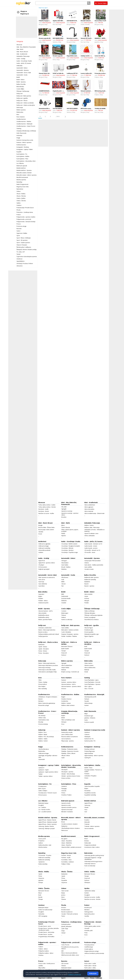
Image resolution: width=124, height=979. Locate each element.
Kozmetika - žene (66, 860)
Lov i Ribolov (20, 163)
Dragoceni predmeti (90, 845)
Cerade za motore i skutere (69, 824)
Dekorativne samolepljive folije (47, 672)
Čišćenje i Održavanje (23, 91)
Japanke (40, 880)
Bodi (85, 646)
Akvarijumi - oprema (67, 772)
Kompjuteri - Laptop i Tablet (25, 149)
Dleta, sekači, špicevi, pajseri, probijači (69, 530)
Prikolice (40, 955)
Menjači (86, 600)
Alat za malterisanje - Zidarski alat (94, 513)
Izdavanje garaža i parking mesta (94, 855)
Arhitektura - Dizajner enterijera (47, 697)
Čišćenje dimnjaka (89, 613)
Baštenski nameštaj (90, 579)
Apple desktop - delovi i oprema (93, 755)
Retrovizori (64, 830)
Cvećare (63, 611)
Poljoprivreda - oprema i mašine (26, 217)
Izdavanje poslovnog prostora (93, 861)
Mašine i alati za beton (68, 705)
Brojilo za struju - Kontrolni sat (70, 672)
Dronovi (63, 688)
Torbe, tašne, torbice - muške (46, 505)
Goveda (86, 928)
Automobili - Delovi (22, 68)
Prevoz (19, 224)
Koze (85, 935)
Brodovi (63, 907)
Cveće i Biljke (20, 89)
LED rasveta (64, 963)
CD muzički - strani (89, 552)
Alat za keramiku (89, 509)
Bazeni (86, 584)
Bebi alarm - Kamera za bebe (69, 630)
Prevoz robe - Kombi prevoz (46, 963)
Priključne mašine (43, 951)
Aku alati (63, 507)
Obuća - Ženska (21, 196)
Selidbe (40, 965)
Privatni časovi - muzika (45, 934)
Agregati (63, 509)
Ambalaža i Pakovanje (23, 56)
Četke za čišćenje (89, 611)
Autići (63, 758)
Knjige (18, 138)
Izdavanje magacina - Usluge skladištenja (92, 858)
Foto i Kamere (21, 117)
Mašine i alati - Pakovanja (91, 527)
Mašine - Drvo (42, 732)
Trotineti (86, 824)
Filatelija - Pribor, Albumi (68, 753)
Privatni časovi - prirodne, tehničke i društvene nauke (48, 929)
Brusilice (63, 517)
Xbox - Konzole (88, 688)
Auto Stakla (64, 565)
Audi (62, 579)
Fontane (86, 774)
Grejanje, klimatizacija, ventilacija (26, 131)
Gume (86, 596)
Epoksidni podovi (89, 914)
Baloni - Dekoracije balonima (46, 630)
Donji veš (64, 653)
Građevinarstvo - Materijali (24, 124)
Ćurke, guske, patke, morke (92, 926)
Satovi (18, 231)
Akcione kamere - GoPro (45, 611)
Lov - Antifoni (42, 807)
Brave (63, 822)
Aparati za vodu (66, 805)
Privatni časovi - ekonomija (46, 932)
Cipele (40, 874)
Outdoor (19, 205)
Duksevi (63, 655)
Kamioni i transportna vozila (25, 140)
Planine (63, 899)
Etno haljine (41, 686)
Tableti (40, 774)
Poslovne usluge (21, 226)
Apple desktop (88, 753)
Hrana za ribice (65, 778)
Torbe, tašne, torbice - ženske (47, 507)
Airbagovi (64, 560)
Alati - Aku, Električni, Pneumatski (26, 47)
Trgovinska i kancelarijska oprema (27, 256)
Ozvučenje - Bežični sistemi (69, 544)
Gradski (63, 603)
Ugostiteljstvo (21, 261)
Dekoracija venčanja (44, 667)
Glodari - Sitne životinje (68, 774)
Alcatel (86, 807)
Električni (64, 600)
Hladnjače (87, 736)
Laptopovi (41, 767)
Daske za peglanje (89, 617)
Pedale (86, 603)
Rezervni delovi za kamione (69, 736)
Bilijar (86, 713)
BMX (62, 594)
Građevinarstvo (21, 119)
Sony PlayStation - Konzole (92, 682)
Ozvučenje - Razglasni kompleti (70, 546)
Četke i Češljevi (42, 790)
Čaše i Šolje (64, 928)
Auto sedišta (88, 567)
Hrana (86, 778)
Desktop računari (89, 749)
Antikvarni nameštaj (44, 548)
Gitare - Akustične (66, 841)
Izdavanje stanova (89, 863)
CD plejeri (41, 565)
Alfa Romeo (64, 577)
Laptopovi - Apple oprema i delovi (48, 772)
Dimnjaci (63, 722)
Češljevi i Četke (65, 864)
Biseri (86, 839)
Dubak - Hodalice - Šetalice (69, 636)
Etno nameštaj (42, 688)
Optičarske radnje (89, 891)
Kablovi (40, 843)
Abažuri (63, 965)
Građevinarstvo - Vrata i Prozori (26, 126)
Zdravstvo (20, 266)
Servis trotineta (88, 828)
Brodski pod (88, 907)
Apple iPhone (88, 803)
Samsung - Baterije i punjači (46, 828)
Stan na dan (65, 891)
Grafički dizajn (88, 947)
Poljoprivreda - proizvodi (24, 219)
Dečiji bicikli (64, 596)
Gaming (19, 128)
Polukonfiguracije (89, 751)
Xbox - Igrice (88, 686)
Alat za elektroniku (89, 667)
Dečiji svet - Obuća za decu (48, 642)
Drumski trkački (65, 598)
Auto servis (41, 579)
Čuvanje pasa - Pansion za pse (47, 793)
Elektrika (63, 569)
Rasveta (19, 228)
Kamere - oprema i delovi (68, 682)
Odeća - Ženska (21, 200)
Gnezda (63, 790)
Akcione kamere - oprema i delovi (71, 686)
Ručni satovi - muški (90, 963)
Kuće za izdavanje (89, 866)
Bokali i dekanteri (66, 926)
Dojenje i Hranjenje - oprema (69, 634)
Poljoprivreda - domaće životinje (26, 221)
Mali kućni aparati (22, 166)
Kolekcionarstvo (21, 145)
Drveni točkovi (42, 684)
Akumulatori (64, 563)
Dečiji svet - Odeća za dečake (25, 103)
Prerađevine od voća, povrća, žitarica (70, 948)
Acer (85, 812)
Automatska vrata (43, 720)
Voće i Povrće (65, 945)
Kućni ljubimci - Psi (22, 154)
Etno (18, 114)
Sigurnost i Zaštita (22, 233)
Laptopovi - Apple (43, 770)
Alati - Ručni (20, 49)
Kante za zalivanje (66, 619)
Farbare (86, 699)
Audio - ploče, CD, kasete (24, 63)
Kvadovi (86, 820)
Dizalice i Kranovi (66, 699)
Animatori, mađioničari (45, 628)
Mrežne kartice (42, 847)
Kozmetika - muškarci (67, 862)
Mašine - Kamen (66, 703)
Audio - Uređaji (21, 58)
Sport (18, 235)
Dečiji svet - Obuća (22, 100)
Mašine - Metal (42, 734)
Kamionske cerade (66, 732)
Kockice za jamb (89, 722)
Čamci (63, 916)
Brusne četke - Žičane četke (46, 527)
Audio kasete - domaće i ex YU (93, 544)
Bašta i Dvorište (21, 84)
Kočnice (86, 598)
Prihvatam (92, 973)
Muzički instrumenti (22, 177)
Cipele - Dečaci (42, 647)
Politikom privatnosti (74, 974)
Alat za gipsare (88, 507)
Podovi (19, 214)
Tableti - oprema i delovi (45, 776)
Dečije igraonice (43, 636)
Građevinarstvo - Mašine (24, 121)
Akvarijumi (64, 769)
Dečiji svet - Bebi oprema (24, 96)
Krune (40, 534)
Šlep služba (41, 968)
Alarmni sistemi (88, 665)
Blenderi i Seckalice (67, 812)
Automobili (41, 759)
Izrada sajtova (88, 949)
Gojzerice (41, 878)
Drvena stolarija (43, 724)
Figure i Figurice (88, 636)
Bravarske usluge (43, 705)
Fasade (86, 701)
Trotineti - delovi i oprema (91, 826)
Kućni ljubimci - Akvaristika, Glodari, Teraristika (30, 161)
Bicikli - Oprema (21, 82)
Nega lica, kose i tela (22, 187)
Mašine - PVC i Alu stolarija (46, 736)
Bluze (40, 893)
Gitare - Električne (66, 843)
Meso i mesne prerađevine (69, 953)
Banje (63, 893)
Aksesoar (19, 44)
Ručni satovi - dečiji (90, 968)
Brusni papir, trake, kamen (46, 529)
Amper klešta (65, 667)
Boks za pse (42, 788)
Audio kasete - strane (90, 546)
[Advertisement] (26, 27)
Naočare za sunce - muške (46, 513)
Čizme (40, 876)
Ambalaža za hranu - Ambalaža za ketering (94, 530)
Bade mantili (65, 648)
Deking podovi (88, 912)
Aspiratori (41, 594)
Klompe (40, 882)
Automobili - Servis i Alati (24, 72)
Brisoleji (40, 722)
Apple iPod (41, 560)
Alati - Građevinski (22, 54)
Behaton (40, 701)
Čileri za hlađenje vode (68, 720)
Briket (63, 718)
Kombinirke (64, 701)
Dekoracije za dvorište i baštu (47, 670)
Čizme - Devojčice (43, 653)
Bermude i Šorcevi (89, 874)
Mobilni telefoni (21, 168)
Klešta (63, 533)
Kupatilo (19, 152)
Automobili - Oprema (23, 70)
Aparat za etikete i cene (91, 533)
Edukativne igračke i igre (91, 634)
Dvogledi (41, 805)
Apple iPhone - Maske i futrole (47, 820)
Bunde (40, 897)
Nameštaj (19, 182)
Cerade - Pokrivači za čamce (69, 914)
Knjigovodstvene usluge (91, 951)
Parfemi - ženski (66, 855)
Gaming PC (87, 758)
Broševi (86, 841)
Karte (86, 720)
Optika (18, 203)
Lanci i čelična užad (67, 734)
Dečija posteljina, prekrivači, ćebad (48, 634)
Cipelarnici (41, 862)
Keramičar (87, 790)
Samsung (87, 805)
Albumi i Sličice (65, 755)
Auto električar (42, 584)
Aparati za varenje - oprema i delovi (69, 514)
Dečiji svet (19, 93)
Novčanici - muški (43, 509)
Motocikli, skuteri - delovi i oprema (26, 175)
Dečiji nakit (87, 843)
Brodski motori (65, 910)
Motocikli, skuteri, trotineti (24, 173)
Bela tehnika (20, 86)
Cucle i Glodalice (66, 632)
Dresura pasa (42, 795)
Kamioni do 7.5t (88, 739)
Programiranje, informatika (46, 936)
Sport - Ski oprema (22, 240)
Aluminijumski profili (90, 697)
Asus (85, 809)
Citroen (63, 584)
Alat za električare (89, 505)
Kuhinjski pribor (66, 924)
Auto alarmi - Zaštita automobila (93, 565)
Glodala (40, 532)
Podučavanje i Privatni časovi (25, 207)
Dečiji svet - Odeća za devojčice (26, 105)
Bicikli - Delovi (20, 79)
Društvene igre (88, 630)
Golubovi (64, 786)
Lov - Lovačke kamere (44, 812)
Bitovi (63, 525)
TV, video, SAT (21, 252)
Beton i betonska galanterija (46, 703)
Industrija (19, 135)
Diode (86, 672)
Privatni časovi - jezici (44, 926)
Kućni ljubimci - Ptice (22, 159)
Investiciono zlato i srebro (92, 847)
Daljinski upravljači (43, 569)
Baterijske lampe (43, 803)
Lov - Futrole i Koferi (44, 809)
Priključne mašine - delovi (45, 953)
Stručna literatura (43, 749)
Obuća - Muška (21, 194)
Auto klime (41, 586)
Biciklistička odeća (43, 617)
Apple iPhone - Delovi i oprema (47, 824)
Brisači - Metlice (65, 567)
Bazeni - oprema (89, 586)
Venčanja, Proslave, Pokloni (25, 263)
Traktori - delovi (43, 949)
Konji (85, 933)
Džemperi (87, 882)
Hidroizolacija (88, 703)
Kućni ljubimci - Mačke (23, 156)
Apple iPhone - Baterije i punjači (47, 822)
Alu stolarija (41, 715)
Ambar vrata (42, 718)
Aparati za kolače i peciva (68, 807)
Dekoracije (20, 107)
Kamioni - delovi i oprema (24, 142)
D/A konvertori (42, 567)
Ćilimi (39, 680)
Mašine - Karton (89, 525)
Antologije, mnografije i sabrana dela (47, 756)
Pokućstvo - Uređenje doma (25, 212)
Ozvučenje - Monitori (67, 550)
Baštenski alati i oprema (91, 577)
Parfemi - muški (65, 857)
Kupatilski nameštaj (90, 795)
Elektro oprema (21, 110)
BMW (62, 582)
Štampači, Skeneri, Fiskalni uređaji (26, 249)
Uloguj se (23, 11)
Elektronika (20, 112)
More (63, 897)
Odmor (19, 191)
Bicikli (18, 77)
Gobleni (40, 552)
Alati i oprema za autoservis (46, 577)
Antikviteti (19, 65)
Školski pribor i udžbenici (24, 247)
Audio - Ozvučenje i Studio (24, 61)
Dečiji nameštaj (42, 864)
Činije (63, 931)
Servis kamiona (66, 739)
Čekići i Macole (65, 527)
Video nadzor (88, 663)
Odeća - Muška (21, 198)
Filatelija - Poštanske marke (69, 749)
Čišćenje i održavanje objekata (93, 615)
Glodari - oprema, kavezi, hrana (70, 776)
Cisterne (86, 734)
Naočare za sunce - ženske (92, 899)
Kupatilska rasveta (90, 793)
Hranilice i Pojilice (66, 795)
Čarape (63, 651)
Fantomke (41, 914)
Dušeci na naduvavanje (45, 910)
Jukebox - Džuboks (89, 718)
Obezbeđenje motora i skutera (70, 828)
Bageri (63, 697)
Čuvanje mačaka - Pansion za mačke (93, 770)
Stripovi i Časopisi (22, 245)
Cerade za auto (89, 569)
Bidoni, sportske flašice (45, 619)
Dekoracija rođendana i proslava (48, 665)
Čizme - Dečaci (42, 651)
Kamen (86, 705)
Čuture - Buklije (42, 682)
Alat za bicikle (88, 594)
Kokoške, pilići (88, 930)
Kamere (63, 680)
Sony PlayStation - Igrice (91, 680)
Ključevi (63, 535)
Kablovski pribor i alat (44, 845)
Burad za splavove (66, 912)
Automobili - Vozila (22, 75)
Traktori (40, 947)
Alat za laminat (88, 511)
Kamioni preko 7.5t (89, 741)
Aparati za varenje (66, 511)
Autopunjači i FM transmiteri (92, 560)
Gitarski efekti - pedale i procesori (71, 847)
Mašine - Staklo (42, 739)
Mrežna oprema (21, 180)
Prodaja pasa (42, 786)
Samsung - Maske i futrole (46, 826)
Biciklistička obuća (43, 615)
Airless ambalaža (89, 535)
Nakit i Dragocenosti (22, 184)
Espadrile (64, 880)
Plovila (18, 210)
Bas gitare (64, 839)
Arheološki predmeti (44, 550)
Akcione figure (88, 628)
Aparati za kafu (65, 803)
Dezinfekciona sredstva (91, 619)
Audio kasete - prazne (90, 548)
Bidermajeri (64, 613)
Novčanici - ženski (43, 511)
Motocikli (87, 822)
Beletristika (41, 751)
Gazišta (86, 916)
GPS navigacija (42, 916)
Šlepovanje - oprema (67, 741)
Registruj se (24, 14)
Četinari (63, 615)
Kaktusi (63, 617)
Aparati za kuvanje (66, 809)
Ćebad (63, 933)
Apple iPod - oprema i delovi (46, 563)
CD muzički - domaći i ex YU (92, 550)
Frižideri (40, 598)
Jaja (62, 951)
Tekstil (18, 254)
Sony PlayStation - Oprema (92, 684)
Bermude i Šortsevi (66, 646)
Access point (42, 839)
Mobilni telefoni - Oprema (24, 170)
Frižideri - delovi (43, 600)
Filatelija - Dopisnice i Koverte (69, 751)
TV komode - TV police (44, 855)
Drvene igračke (88, 632)
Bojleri (40, 596)
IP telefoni (41, 841)
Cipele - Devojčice (43, 649)
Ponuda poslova (89, 945)
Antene (86, 563)
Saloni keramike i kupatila (92, 786)
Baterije (63, 670)
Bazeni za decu (42, 632)
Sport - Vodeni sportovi (23, 242)
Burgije (40, 525)
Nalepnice (64, 826)
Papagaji (64, 788)
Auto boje (41, 582)
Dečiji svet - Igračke (22, 98)
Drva (62, 724)
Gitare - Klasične (66, 845)
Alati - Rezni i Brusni (22, 51)
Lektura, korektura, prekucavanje (94, 953)
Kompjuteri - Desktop (23, 147)
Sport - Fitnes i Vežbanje (24, 238)
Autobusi (87, 732)
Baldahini (87, 582)
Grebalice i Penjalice (90, 776)
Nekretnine (20, 189)
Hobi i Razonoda (21, 133)
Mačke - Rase (88, 767)
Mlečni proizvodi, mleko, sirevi (70, 955)
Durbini (86, 893)
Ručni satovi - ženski (90, 965)
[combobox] (62, 3)
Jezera (63, 895)
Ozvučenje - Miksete (67, 548)
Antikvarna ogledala (44, 544)
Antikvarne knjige (43, 546)
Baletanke (41, 644)
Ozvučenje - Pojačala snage (69, 552)
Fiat (62, 586)
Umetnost (19, 259)
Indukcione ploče (43, 603)
